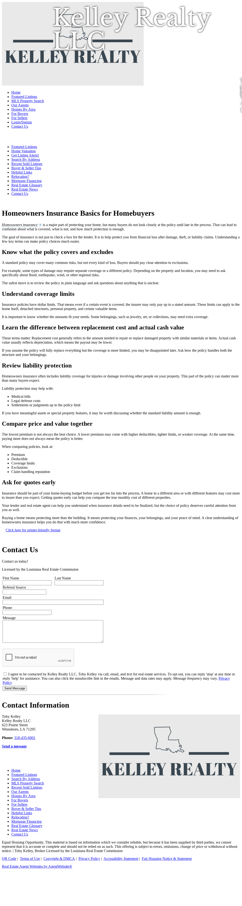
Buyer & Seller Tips (26, 168)
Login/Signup (21, 122)
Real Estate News (24, 189)
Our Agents (20, 105)
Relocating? (20, 177)
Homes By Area (23, 109)
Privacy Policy (89, 859)
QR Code (9, 859)
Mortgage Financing (26, 181)
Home (16, 92)
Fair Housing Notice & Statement (167, 859)
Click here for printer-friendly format (33, 530)
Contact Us (19, 126)
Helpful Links (21, 172)
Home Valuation (23, 151)
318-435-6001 (24, 738)
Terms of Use (30, 859)
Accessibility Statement (121, 859)
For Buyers (19, 114)
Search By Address (25, 160)
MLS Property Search (27, 101)
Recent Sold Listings (26, 164)
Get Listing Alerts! (25, 155)
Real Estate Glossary (26, 185)
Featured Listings (24, 97)
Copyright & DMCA (59, 859)
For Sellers (19, 118)
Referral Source (14, 587)
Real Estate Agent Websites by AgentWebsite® (37, 866)
